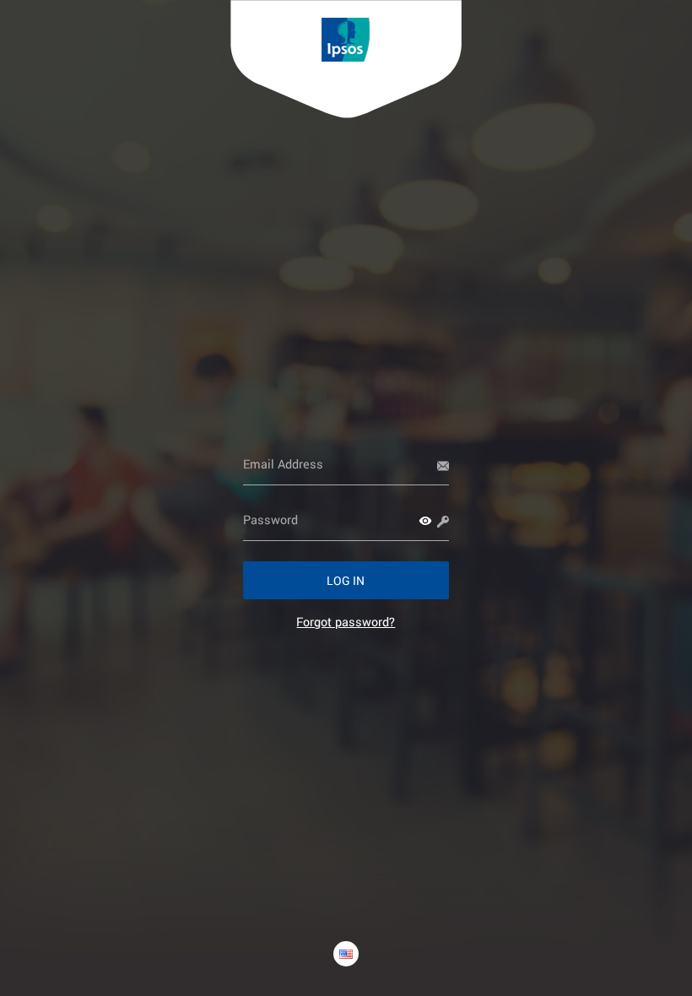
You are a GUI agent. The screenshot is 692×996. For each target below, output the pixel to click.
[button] (425, 521)
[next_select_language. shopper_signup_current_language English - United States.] (346, 953)
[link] (345, 622)
